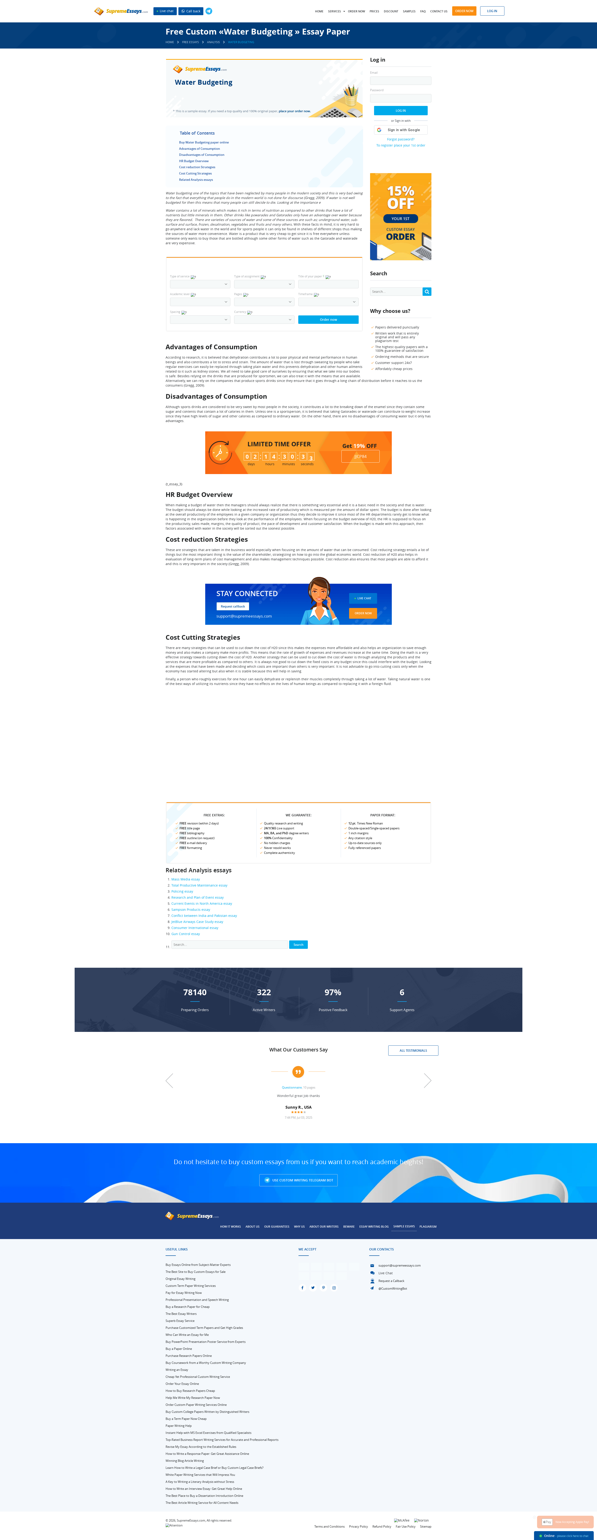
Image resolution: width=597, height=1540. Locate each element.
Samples (409, 11)
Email (374, 72)
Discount (391, 11)
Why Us (299, 1227)
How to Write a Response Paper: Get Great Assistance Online (207, 1454)
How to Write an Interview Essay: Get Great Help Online (204, 1489)
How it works (230, 1227)
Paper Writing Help (179, 1426)
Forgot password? (400, 139)
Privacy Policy (358, 1526)
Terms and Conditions (329, 1526)
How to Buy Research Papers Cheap (190, 1391)
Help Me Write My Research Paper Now (193, 1398)
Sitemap (425, 1526)
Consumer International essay (194, 927)
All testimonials (413, 1050)
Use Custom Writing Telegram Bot (302, 1180)
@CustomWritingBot (392, 1288)
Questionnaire (292, 1087)
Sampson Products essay (190, 909)
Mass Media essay (185, 879)
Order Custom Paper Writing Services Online (196, 1405)
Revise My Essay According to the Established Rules (201, 1447)
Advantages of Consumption (199, 149)
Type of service (180, 276)
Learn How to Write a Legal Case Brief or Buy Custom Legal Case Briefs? (215, 1468)
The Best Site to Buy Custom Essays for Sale (196, 1272)
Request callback (233, 606)
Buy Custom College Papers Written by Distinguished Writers (207, 1412)
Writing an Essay (177, 1370)
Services (334, 11)
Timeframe (305, 294)
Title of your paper (311, 276)
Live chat (166, 11)
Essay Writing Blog (374, 1227)
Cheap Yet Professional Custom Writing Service (198, 1377)
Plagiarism (428, 1227)
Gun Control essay (185, 934)
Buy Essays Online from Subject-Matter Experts (198, 1265)
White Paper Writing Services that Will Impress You (200, 1475)
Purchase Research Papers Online (189, 1356)
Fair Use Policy (406, 1526)
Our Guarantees (276, 1227)
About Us (253, 1227)
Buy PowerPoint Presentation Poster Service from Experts (206, 1342)
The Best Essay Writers (181, 1314)
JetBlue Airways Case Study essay (197, 921)
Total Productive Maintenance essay (199, 885)
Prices (374, 11)
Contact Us (439, 11)
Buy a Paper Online (179, 1349)
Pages (238, 294)
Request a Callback (391, 1281)
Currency (240, 312)
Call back (192, 11)
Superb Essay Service (180, 1321)
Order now (356, 11)
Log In (401, 110)
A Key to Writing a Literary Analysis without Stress (200, 1482)
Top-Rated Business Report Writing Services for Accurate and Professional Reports (222, 1440)
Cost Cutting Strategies (195, 173)
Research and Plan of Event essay (197, 897)
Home (319, 11)
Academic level (180, 294)
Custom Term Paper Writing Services (191, 1286)
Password (377, 90)
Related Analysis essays (196, 180)
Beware (349, 1227)
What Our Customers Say (298, 1049)
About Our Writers (324, 1227)
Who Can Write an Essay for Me (187, 1335)
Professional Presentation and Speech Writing (197, 1300)
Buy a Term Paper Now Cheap (186, 1419)
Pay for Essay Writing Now (184, 1293)
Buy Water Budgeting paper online (204, 142)
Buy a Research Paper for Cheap (188, 1307)
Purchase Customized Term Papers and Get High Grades (204, 1328)
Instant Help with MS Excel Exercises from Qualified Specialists (208, 1433)
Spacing (175, 312)
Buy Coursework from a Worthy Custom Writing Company (206, 1363)
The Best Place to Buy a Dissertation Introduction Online (204, 1496)
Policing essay (182, 891)
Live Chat (364, 598)
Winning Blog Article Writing (185, 1461)
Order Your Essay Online (182, 1384)
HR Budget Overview (194, 161)
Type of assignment (247, 276)
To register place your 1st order (400, 145)
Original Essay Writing (180, 1279)
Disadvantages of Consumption (201, 155)
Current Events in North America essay (201, 903)
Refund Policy (381, 1526)
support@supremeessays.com (244, 616)
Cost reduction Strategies (197, 167)
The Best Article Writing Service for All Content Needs (202, 1503)
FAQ (423, 11)
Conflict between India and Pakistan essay (204, 915)
